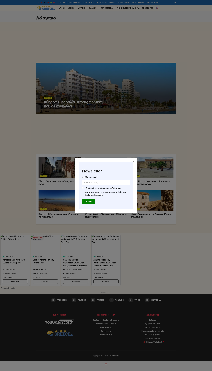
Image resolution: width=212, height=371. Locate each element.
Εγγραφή (89, 201)
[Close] (133, 161)
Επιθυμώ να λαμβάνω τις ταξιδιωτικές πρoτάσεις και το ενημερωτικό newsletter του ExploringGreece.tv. (105, 191)
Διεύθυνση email (89, 177)
